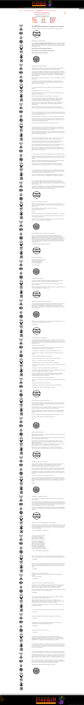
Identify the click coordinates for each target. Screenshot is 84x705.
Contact (1, 700)
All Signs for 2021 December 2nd (42, 16)
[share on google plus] (83, 8)
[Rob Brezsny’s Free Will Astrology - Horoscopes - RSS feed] (64, 13)
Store (38, 7)
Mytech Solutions (73, 704)
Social (57, 7)
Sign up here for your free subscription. (40, 52)
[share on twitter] (81, 8)
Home (1, 696)
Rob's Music (30, 7)
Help (1, 697)
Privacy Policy (2, 699)
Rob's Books (34, 7)
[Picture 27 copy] (24, 43)
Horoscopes (21, 7)
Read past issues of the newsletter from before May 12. (43, 50)
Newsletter (41, 7)
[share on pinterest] (82, 8)
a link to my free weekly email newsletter (43, 43)
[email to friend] (79, 8)
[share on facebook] (80, 8)
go (48, 14)
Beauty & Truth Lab (46, 7)
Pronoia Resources (53, 7)
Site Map (1, 698)
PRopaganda (26, 7)
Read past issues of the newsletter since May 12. (42, 48)
